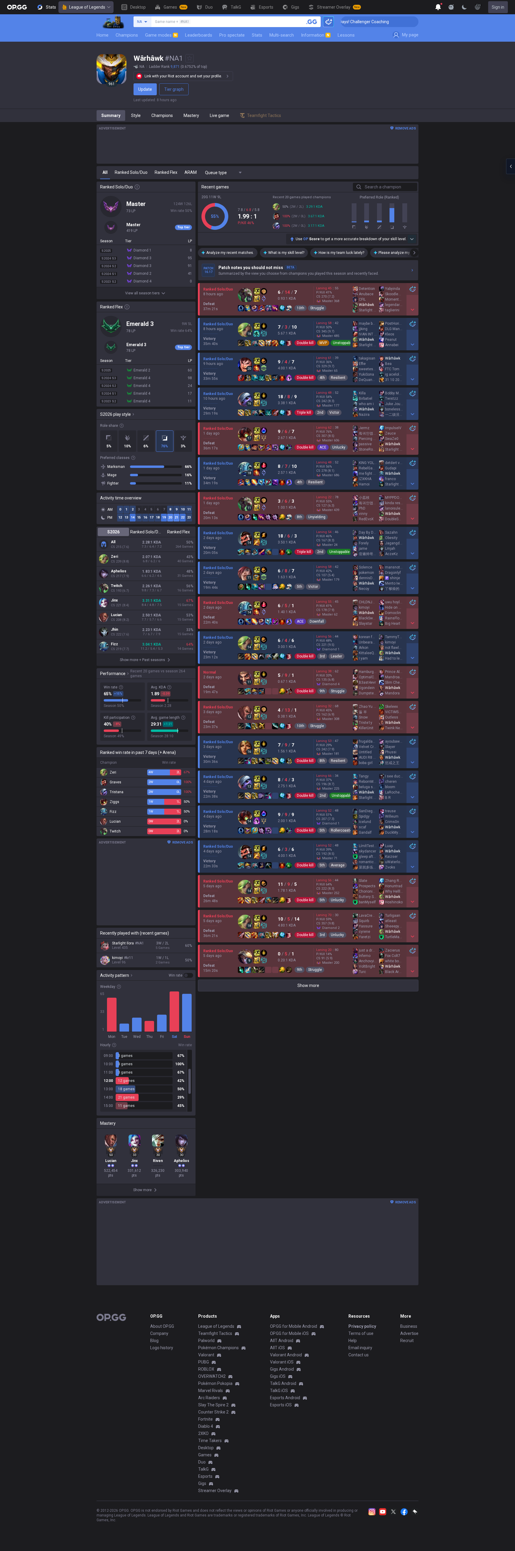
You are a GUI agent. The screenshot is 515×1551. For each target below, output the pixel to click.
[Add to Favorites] (189, 58)
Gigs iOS (278, 1376)
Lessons (346, 35)
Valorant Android (286, 1354)
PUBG (203, 1362)
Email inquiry (360, 1347)
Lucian (116, 615)
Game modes (161, 35)
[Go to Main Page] (17, 7)
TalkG (203, 1469)
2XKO (203, 1433)
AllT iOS (277, 1347)
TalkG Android (283, 1383)
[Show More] (438, 7)
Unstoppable (343, 343)
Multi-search (281, 35)
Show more (308, 985)
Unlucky (338, 447)
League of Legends (87, 7)
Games (205, 1454)
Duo (202, 1462)
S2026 (113, 532)
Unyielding (316, 517)
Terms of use (360, 1333)
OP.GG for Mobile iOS (289, 1333)
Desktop (206, 1447)
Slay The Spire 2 (213, 1404)
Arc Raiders (209, 1397)
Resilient (338, 378)
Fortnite (205, 1419)
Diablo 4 (205, 1426)
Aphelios (118, 571)
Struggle (317, 308)
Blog (154, 1340)
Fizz (114, 644)
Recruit (407, 1340)
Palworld (206, 1340)
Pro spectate (232, 35)
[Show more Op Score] (412, 239)
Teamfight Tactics (215, 1333)
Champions (127, 35)
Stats (257, 35)
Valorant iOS (282, 1362)
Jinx (114, 600)
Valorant (206, 1354)
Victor (334, 412)
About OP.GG (162, 1326)
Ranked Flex (178, 532)
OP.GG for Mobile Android (293, 1326)
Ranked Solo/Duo (146, 532)
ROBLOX (206, 1369)
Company (159, 1333)
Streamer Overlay (215, 1490)
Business (408, 1326)
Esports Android (285, 1397)
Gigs (202, 1483)
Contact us (358, 1354)
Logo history (161, 1347)
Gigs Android (282, 1369)
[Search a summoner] (312, 21)
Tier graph (174, 89)
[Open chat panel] (510, 166)
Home (102, 35)
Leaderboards (198, 35)
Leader (336, 656)
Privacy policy (362, 1326)
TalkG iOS (279, 1390)
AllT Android (281, 1340)
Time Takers (210, 1440)
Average (338, 865)
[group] (146, 1081)
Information (315, 35)
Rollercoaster (342, 830)
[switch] (181, 975)
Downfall (317, 621)
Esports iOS (281, 1404)
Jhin (114, 629)
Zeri (114, 557)
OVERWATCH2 (212, 1376)
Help (352, 1340)
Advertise (409, 1333)
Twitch (116, 586)
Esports (205, 1476)
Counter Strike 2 (213, 1412)
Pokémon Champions (218, 1347)
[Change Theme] (464, 7)
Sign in (498, 7)
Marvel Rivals (210, 1390)
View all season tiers (142, 293)
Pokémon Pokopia (215, 1383)
